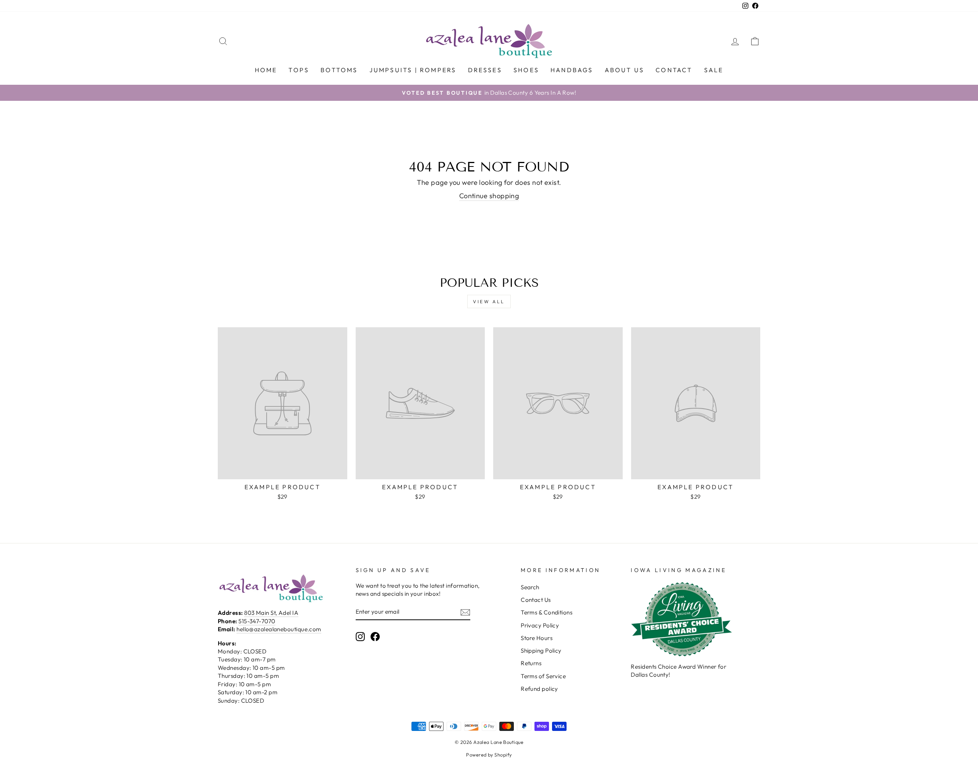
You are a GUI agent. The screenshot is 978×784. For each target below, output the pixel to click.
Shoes (526, 70)
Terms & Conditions (546, 612)
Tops (298, 70)
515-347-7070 (256, 621)
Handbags (572, 70)
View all (489, 301)
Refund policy (539, 688)
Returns (531, 663)
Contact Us (536, 599)
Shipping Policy (541, 650)
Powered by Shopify (489, 755)
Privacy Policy (540, 625)
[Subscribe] (465, 612)
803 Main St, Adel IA (271, 612)
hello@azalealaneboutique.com (278, 629)
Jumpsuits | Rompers (413, 70)
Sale (714, 70)
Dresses (485, 70)
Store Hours (536, 638)
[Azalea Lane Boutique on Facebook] (375, 636)
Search (530, 587)
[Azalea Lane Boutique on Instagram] (360, 636)
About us (624, 70)
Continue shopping (489, 195)
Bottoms (339, 70)
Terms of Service (543, 676)
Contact (674, 70)
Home (266, 70)
